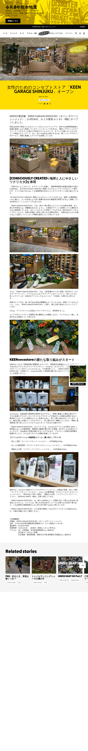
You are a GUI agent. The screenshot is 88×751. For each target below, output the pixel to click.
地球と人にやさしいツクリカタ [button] (53, 33)
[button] (84, 33)
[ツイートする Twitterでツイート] (47, 104)
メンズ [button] (5, 33)
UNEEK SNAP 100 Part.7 (70, 576)
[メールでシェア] (50, 103)
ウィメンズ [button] (13, 33)
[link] (78, 374)
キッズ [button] (22, 33)
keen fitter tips (64, 580)
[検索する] (76, 33)
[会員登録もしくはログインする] (80, 33)
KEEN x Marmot (78, 384)
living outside (11, 582)
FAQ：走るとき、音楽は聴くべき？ (17, 577)
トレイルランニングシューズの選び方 (43, 577)
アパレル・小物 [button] (32, 33)
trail (19, 582)
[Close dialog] (85, 365)
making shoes (75, 580)
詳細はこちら (13, 21)
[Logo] (44, 33)
